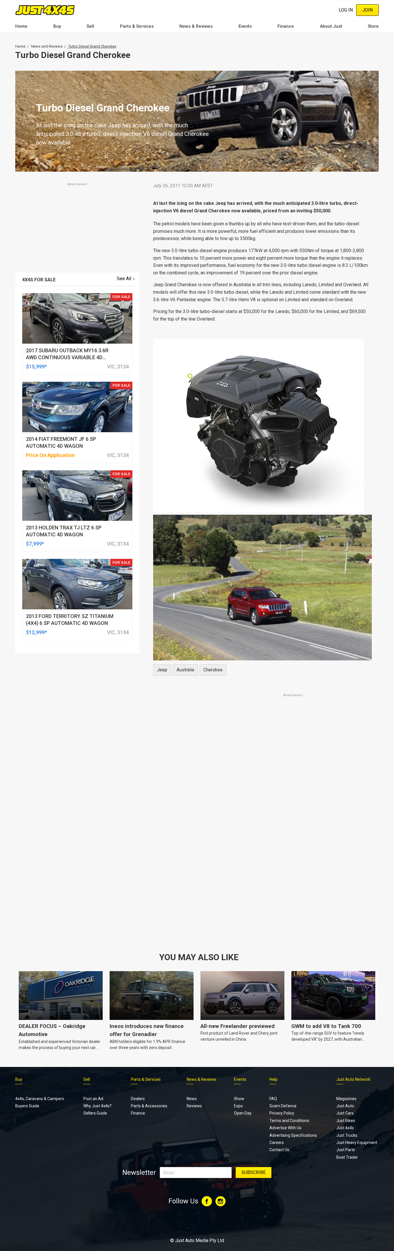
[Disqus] (262, 859)
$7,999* (35, 544)
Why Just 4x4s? (97, 1106)
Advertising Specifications (293, 1135)
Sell (90, 26)
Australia (185, 670)
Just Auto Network (353, 1079)
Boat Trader (347, 1157)
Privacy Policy (281, 1113)
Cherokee (213, 670)
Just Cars (345, 1113)
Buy (57, 26)
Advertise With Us (285, 1127)
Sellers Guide (95, 1113)
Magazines (346, 1098)
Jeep (162, 670)
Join (367, 10)
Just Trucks (346, 1135)
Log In (346, 10)
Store (373, 26)
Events (245, 26)
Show (239, 1098)
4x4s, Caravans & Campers (39, 1098)
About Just (331, 26)
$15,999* (36, 367)
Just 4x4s (345, 1127)
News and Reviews (47, 46)
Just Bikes (345, 1120)
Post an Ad (93, 1098)
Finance (285, 26)
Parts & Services (137, 26)
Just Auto (345, 1106)
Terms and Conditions (289, 1120)
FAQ (273, 1098)
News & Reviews (196, 26)
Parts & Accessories (149, 1106)
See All (124, 278)
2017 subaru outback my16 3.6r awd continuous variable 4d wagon (67, 357)
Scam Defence (283, 1106)
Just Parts (345, 1149)
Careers (276, 1142)
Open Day (243, 1113)
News (192, 1098)
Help (273, 1079)
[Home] (45, 10)
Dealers (138, 1098)
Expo (238, 1106)
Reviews (194, 1106)
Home (21, 26)
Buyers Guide (27, 1106)
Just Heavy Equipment (356, 1142)
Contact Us (279, 1149)
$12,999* (36, 632)
